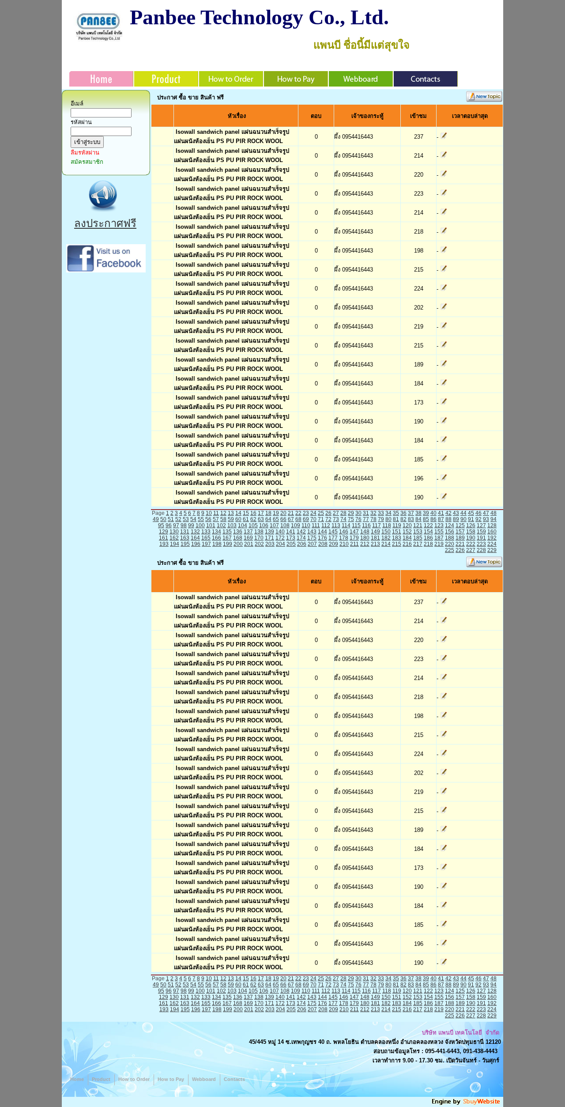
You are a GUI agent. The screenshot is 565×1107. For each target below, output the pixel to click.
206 (301, 544)
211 (354, 544)
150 (386, 532)
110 (305, 525)
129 (163, 532)
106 (263, 525)
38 (418, 513)
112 (325, 525)
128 (492, 525)
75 (351, 519)
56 (208, 519)
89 (456, 519)
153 (417, 532)
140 (280, 532)
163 (184, 538)
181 (375, 538)
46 (478, 513)
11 (216, 513)
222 (470, 544)
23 (306, 513)
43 (456, 513)
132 (195, 532)
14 (238, 513)
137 (248, 532)
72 (328, 519)
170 (259, 538)
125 (460, 525)
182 (386, 538)
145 (333, 532)
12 (223, 513)
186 (428, 538)
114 (346, 525)
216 (407, 544)
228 (481, 550)
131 (184, 532)
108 (285, 525)
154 (428, 532)
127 (481, 525)
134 (216, 532)
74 (343, 519)
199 (227, 544)
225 (449, 550)
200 (238, 544)
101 (210, 525)
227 (470, 550)
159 (481, 532)
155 (439, 532)
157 (460, 532)
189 (460, 538)
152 (407, 532)
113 (335, 525)
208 (323, 544)
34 (388, 513)
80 (388, 519)
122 (428, 525)
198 (217, 544)
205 (291, 544)
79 (381, 519)
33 (381, 513)
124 (449, 525)
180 (364, 538)
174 (301, 538)
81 (396, 519)
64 (268, 519)
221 (460, 544)
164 (195, 538)
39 (426, 513)
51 (171, 519)
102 (221, 525)
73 (336, 519)
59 (231, 519)
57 (216, 519)
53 (186, 519)
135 (227, 532)
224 (492, 544)
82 (403, 519)
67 (291, 519)
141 (290, 532)
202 (259, 544)
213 (375, 544)
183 (396, 538)
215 (396, 544)
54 (193, 519)
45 (471, 513)
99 (191, 525)
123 (439, 525)
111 (316, 525)
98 (184, 525)
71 (321, 519)
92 (478, 519)
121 (417, 525)
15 (246, 513)
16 (253, 513)
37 (411, 513)
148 (364, 532)
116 (366, 525)
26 (328, 513)
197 (206, 544)
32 (373, 513)
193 (164, 544)
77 (366, 519)
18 (268, 513)
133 (206, 532)
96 (169, 525)
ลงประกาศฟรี (105, 223)
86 (433, 519)
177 (333, 538)
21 (291, 513)
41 (441, 513)
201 (248, 544)
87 (441, 519)
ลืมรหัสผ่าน (85, 152)
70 (313, 519)
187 (439, 538)
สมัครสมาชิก (87, 162)
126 (470, 525)
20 (283, 513)
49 (156, 519)
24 (313, 513)
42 (448, 513)
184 (407, 538)
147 (354, 532)
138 (259, 532)
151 (396, 532)
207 (312, 544)
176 (322, 538)
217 (417, 544)
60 (238, 519)
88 (448, 519)
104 (242, 525)
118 (386, 525)
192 (492, 538)
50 (163, 519)
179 (354, 538)
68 (298, 519)
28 (343, 513)
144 (322, 532)
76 (358, 519)
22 (298, 513)
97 (176, 525)
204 (280, 544)
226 (460, 550)
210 (344, 544)
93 (486, 519)
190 (470, 538)
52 (178, 519)
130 (174, 532)
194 (174, 544)
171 (269, 538)
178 (343, 538)
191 (481, 538)
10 (209, 513)
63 (261, 519)
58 (223, 519)
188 (449, 538)
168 (237, 538)
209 (333, 544)
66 (283, 519)
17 (261, 513)
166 (216, 538)
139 (269, 532)
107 (274, 525)
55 (201, 519)
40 (433, 513)
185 (417, 538)
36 (403, 513)
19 (276, 513)
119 (396, 525)
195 (185, 544)
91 (471, 519)
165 (206, 538)
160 (492, 532)
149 (375, 532)
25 (321, 513)
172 (280, 538)
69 (306, 519)
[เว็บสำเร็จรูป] (466, 1103)
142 (301, 532)
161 (163, 538)
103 (232, 525)
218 (428, 544)
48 (493, 513)
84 (418, 519)
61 (246, 519)
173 (290, 538)
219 (439, 544)
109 (295, 525)
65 (276, 519)
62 (253, 519)
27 (336, 513)
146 (343, 532)
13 (231, 513)
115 (356, 525)
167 (227, 538)
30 (358, 513)
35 (396, 513)
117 (376, 525)
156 (449, 532)
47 (486, 513)
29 (351, 513)
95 (161, 525)
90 (463, 519)
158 (470, 532)
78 (373, 519)
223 (481, 544)
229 (492, 550)
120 (407, 525)
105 (253, 525)
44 (463, 513)
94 (493, 519)
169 (248, 538)
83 (411, 519)
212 (364, 544)
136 (237, 532)
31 (366, 513)
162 (174, 538)
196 (195, 544)
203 (270, 544)
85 (426, 519)
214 (386, 544)
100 (200, 525)
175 (311, 538)
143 (311, 532)
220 (449, 544)
